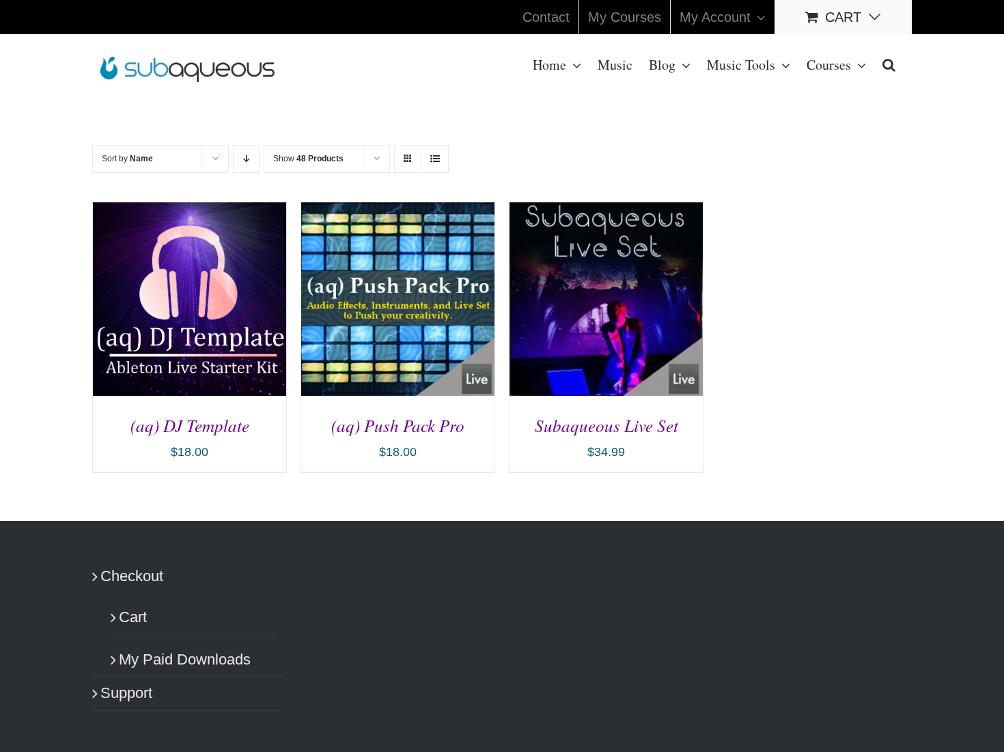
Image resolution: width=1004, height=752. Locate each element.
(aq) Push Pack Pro (397, 425)
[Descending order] (246, 159)
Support (126, 692)
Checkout (131, 576)
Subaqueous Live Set (606, 425)
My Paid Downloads (185, 659)
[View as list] (434, 159)
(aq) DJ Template (189, 425)
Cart (133, 617)
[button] (888, 63)
